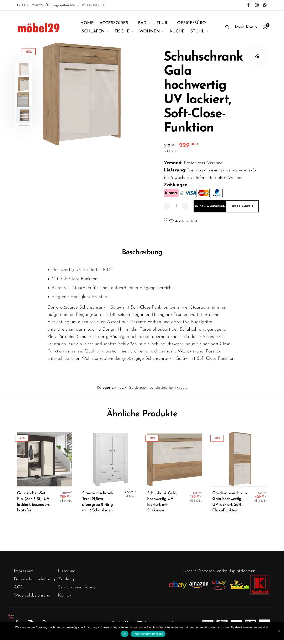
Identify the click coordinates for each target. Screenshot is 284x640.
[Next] (129, 94)
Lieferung (67, 571)
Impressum (23, 571)
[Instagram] (257, 5)
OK (125, 633)
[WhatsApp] (265, 5)
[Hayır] (279, 631)
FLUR (122, 388)
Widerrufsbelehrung (32, 595)
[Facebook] (248, 5)
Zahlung (66, 579)
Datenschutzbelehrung (34, 579)
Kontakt (65, 595)
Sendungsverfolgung (77, 587)
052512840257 (30, 5)
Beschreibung (142, 252)
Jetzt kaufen (242, 206)
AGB (18, 587)
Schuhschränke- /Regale (168, 388)
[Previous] (42, 94)
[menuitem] (90, 23)
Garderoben (138, 388)
